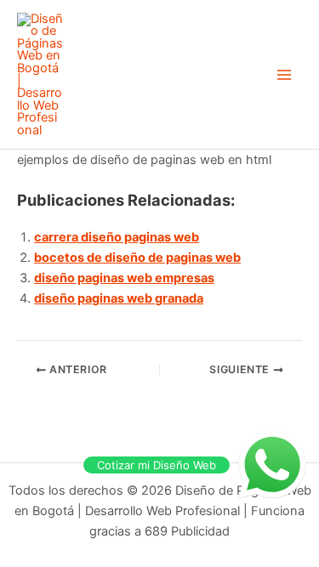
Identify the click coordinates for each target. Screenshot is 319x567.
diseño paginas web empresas (124, 278)
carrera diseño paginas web (116, 237)
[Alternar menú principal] (284, 75)
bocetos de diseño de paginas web (137, 257)
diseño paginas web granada (118, 298)
